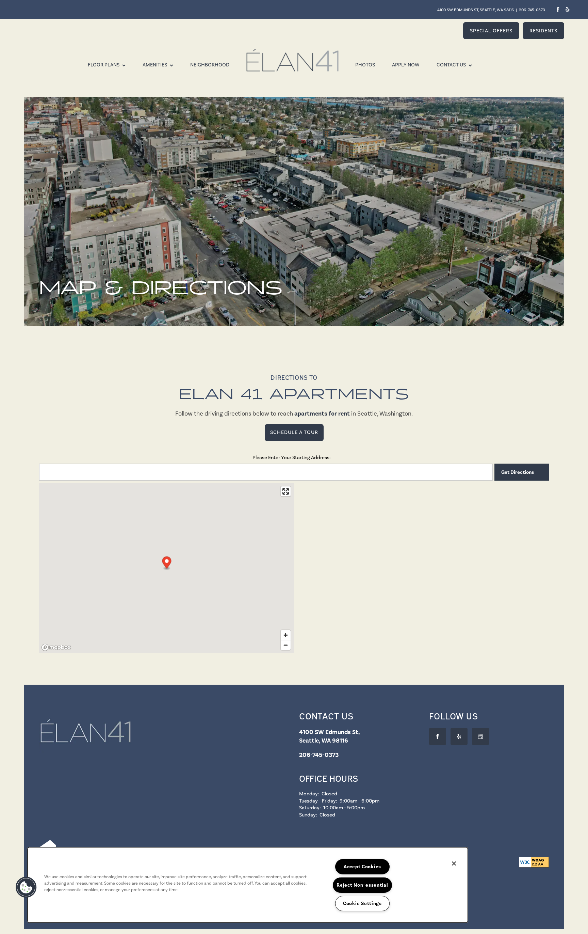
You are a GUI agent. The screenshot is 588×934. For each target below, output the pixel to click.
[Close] (453, 863)
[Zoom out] (286, 645)
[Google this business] (480, 736)
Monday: (309, 794)
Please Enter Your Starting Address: (291, 457)
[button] (491, 30)
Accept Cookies (362, 866)
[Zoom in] (286, 635)
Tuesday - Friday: (318, 801)
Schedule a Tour (294, 432)
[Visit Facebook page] (557, 9)
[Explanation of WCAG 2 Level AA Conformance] (534, 862)
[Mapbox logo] (56, 647)
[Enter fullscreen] (286, 491)
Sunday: (308, 815)
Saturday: (310, 808)
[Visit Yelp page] (567, 9)
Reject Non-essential (362, 885)
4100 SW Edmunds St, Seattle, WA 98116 (475, 9)
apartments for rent (322, 413)
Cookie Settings (362, 903)
